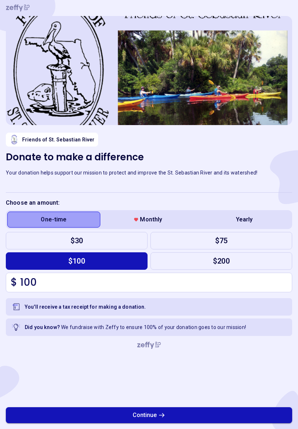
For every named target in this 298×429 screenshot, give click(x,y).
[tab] (53, 220)
